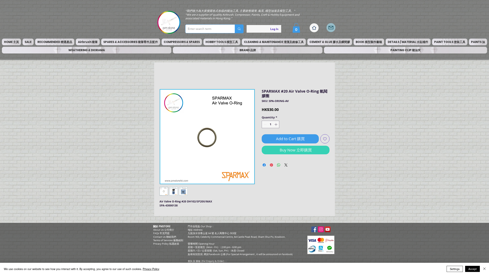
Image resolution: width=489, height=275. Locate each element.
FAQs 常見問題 (161, 233)
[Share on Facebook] (264, 165)
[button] (296, 28)
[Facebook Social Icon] (314, 229)
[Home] (314, 27)
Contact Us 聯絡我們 (164, 237)
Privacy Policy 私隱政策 (166, 243)
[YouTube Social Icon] (327, 229)
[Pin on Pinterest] (271, 165)
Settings (455, 269)
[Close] (484, 269)
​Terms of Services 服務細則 (168, 240)
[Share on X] (286, 165)
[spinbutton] (270, 124)
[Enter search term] (239, 29)
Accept (472, 269)
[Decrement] (264, 124)
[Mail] (330, 27)
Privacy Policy (151, 269)
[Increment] (276, 124)
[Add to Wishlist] (325, 138)
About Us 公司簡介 (163, 229)
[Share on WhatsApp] (278, 165)
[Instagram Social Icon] (321, 229)
